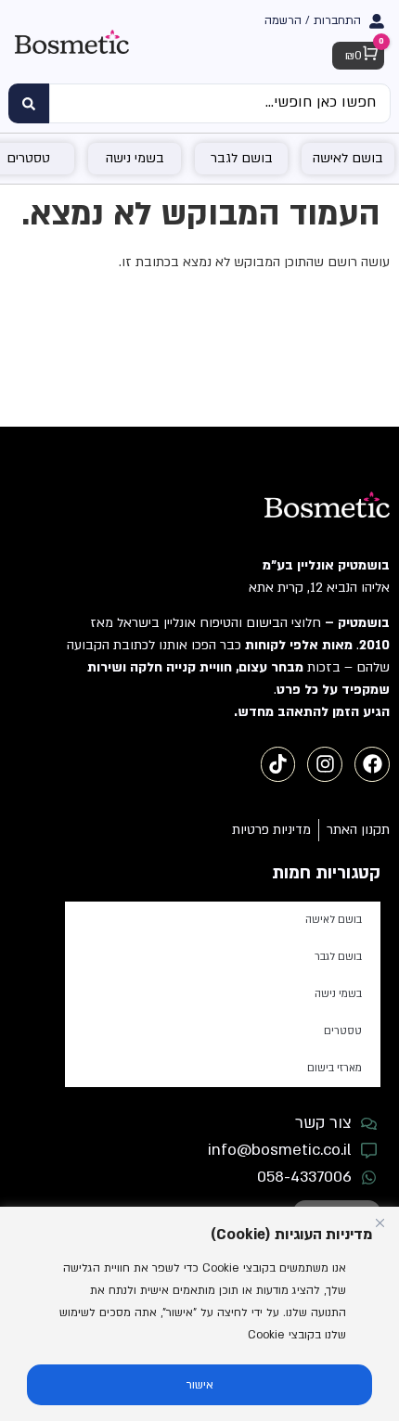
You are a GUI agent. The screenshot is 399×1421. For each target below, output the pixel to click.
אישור (200, 1384)
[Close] (379, 1222)
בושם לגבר (338, 957)
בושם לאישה (333, 920)
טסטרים (343, 1031)
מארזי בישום (334, 1068)
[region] (199, 1314)
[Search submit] (28, 103)
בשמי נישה (338, 994)
